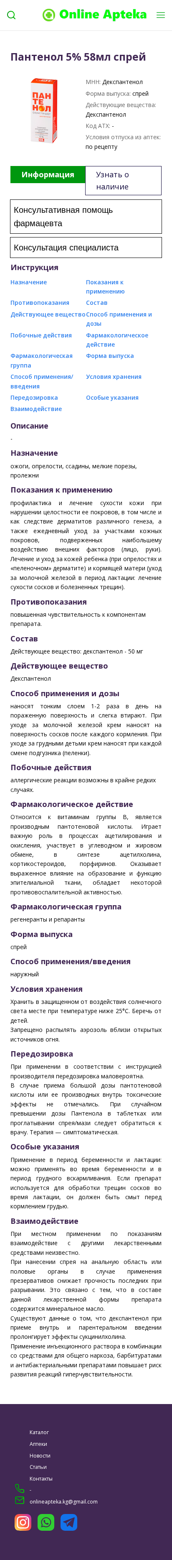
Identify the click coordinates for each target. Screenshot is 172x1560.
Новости (40, 1455)
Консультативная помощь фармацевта (63, 216)
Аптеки (38, 1444)
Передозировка (34, 397)
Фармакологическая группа (41, 360)
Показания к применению (105, 286)
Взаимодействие (36, 409)
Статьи (38, 1467)
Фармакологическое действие (117, 339)
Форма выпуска (110, 356)
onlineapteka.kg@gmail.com (64, 1501)
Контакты (41, 1478)
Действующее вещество (48, 314)
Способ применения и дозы (119, 318)
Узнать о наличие (112, 180)
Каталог (39, 1432)
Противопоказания (39, 302)
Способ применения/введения (41, 381)
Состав (97, 302)
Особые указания (112, 397)
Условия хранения (114, 376)
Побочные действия (41, 335)
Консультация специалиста (66, 247)
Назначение (28, 282)
